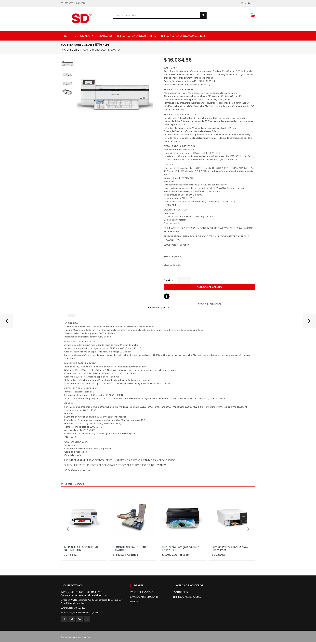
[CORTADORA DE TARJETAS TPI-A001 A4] (6, 322)
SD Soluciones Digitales (87, 612)
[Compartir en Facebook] (167, 296)
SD (69, 637)
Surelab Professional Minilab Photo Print (230, 548)
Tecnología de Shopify (80, 637)
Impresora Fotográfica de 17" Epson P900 (181, 548)
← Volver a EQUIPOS (156, 307)
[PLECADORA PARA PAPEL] (309, 322)
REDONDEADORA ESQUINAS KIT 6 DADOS (133, 548)
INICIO (65, 49)
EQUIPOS (75, 49)
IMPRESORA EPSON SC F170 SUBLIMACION (81, 548)
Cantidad (169, 280)
